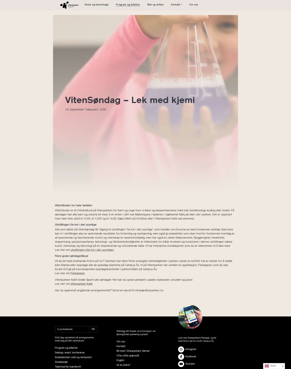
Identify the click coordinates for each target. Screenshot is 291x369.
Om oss (193, 5)
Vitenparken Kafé (81, 284)
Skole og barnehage (97, 5)
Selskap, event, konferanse (70, 353)
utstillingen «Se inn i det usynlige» (92, 250)
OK (93, 329)
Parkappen (77, 273)
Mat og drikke (155, 5)
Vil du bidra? (123, 365)
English (120, 360)
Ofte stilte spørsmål (128, 356)
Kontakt (175, 5)
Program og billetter (128, 5)
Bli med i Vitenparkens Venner (133, 351)
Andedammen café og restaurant (73, 357)
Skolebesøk (61, 362)
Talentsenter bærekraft (68, 367)
